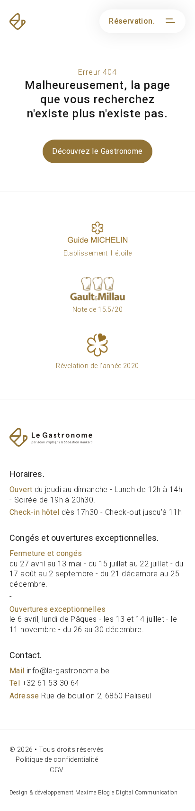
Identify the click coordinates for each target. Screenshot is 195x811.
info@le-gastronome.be (59, 670)
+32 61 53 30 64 (44, 683)
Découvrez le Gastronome (97, 151)
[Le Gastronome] (33, 21)
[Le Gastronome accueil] (97, 437)
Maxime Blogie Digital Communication (126, 792)
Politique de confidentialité (57, 759)
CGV (56, 770)
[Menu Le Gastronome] (169, 21)
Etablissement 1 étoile (97, 253)
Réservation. (132, 21)
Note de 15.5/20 (97, 309)
